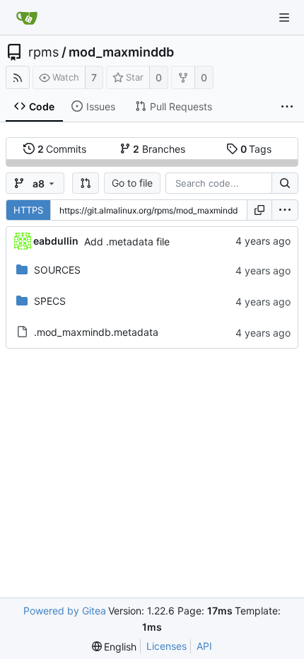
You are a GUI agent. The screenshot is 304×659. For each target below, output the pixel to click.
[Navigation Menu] (284, 17)
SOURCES (57, 270)
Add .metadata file (127, 241)
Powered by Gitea (64, 611)
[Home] (27, 17)
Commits (62, 149)
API (204, 646)
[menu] (284, 210)
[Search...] (284, 183)
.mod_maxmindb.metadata (96, 332)
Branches (159, 149)
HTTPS (28, 210)
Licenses (166, 646)
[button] (85, 183)
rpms (43, 52)
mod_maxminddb (121, 52)
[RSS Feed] (18, 77)
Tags (256, 149)
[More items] (287, 107)
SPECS (50, 301)
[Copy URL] (259, 210)
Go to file (132, 183)
